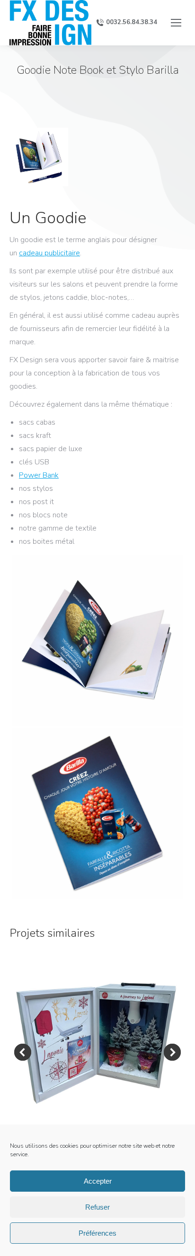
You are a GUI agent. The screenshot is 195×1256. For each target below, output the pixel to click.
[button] (22, 1052)
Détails (97, 1043)
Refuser (97, 1207)
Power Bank (39, 475)
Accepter (98, 1181)
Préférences (97, 1233)
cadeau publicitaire (49, 253)
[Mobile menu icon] (176, 22)
